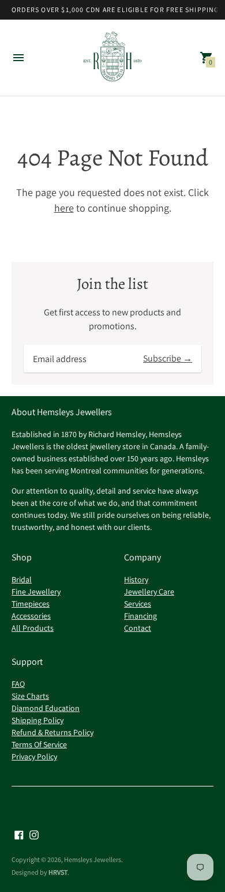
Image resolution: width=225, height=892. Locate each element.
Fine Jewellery (36, 591)
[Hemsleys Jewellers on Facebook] (19, 834)
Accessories (31, 616)
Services (137, 604)
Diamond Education (46, 708)
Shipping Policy (37, 720)
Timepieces (31, 604)
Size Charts (30, 696)
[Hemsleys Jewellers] (112, 58)
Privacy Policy (34, 756)
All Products (33, 628)
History (136, 579)
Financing (140, 616)
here (64, 207)
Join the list (112, 284)
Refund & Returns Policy (52, 732)
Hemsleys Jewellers (92, 859)
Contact (137, 628)
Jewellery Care (149, 591)
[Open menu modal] (18, 58)
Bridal (22, 579)
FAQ (18, 684)
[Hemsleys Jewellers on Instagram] (34, 834)
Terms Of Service (39, 744)
